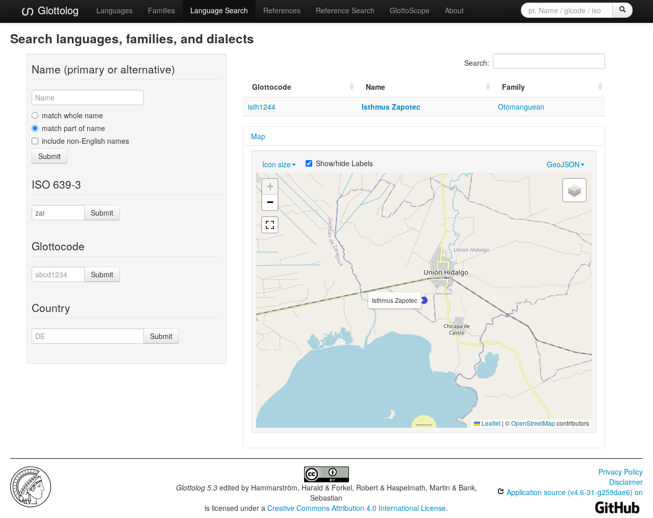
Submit (49, 156)
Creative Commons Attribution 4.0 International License (356, 508)
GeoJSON (563, 164)
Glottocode (271, 87)
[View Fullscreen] (270, 224)
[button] (424, 300)
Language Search (219, 10)
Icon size (276, 164)
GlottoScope (410, 10)
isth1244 (261, 106)
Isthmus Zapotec (391, 106)
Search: (476, 63)
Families (161, 10)
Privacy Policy (620, 472)
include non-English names (85, 141)
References (281, 10)
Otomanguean (521, 106)
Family (513, 87)
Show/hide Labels (344, 163)
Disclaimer (626, 482)
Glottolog (57, 10)
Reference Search (345, 10)
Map (258, 136)
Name (375, 87)
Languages (114, 10)
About (454, 10)
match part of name (73, 128)
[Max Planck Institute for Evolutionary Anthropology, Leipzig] (30, 486)
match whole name (72, 115)
